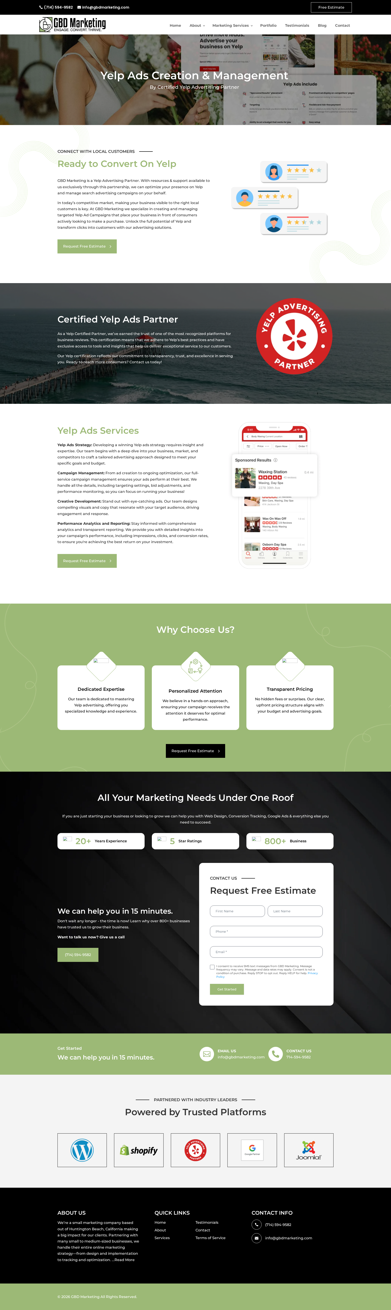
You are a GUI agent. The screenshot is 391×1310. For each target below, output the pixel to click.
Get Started (226, 989)
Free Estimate (331, 7)
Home (175, 25)
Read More (124, 1260)
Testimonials (297, 25)
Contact (342, 25)
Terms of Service (211, 1238)
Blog (322, 25)
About (195, 25)
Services (162, 1238)
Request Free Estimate (84, 246)
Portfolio (268, 25)
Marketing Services (230, 25)
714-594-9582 (298, 1057)
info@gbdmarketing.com (105, 7)
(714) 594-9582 (58, 7)
